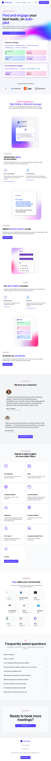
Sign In (35, 2)
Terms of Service (25, 745)
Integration (24, 2)
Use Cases (18, 2)
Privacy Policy (25, 749)
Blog (29, 2)
